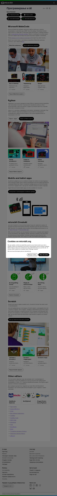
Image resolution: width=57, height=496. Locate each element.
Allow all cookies (43, 254)
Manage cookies (32, 254)
